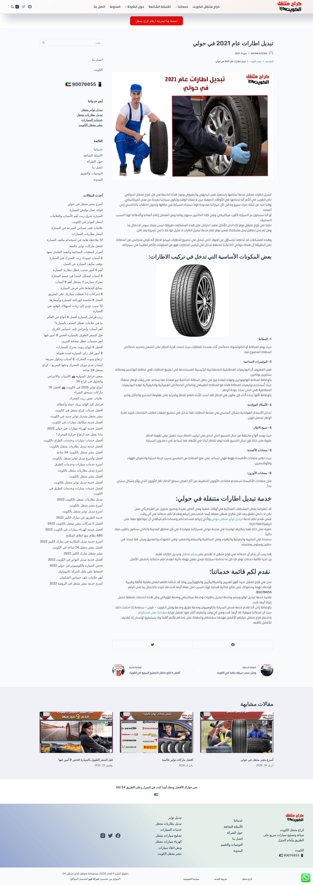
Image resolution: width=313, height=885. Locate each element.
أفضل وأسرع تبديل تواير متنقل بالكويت (77, 458)
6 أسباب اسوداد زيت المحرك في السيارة (76, 258)
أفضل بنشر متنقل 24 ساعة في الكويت (78, 547)
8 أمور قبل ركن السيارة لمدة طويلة (80, 353)
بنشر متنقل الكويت (91, 125)
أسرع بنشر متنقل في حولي (85, 204)
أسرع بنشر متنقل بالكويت (86, 505)
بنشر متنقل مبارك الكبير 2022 (83, 553)
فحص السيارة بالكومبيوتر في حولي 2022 (76, 565)
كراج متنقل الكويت (206, 7)
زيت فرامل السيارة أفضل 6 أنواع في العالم (75, 317)
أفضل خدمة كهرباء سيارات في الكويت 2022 (74, 529)
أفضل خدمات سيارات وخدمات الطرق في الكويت (76, 491)
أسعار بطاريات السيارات (87, 234)
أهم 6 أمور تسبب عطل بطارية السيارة (78, 270)
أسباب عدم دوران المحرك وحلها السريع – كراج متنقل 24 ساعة (72, 367)
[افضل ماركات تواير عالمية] (156, 732)
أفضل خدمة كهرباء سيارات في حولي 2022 (75, 428)
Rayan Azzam (259, 53)
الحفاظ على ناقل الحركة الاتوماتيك (80, 571)
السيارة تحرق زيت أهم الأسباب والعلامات (76, 216)
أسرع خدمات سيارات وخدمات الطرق (79, 464)
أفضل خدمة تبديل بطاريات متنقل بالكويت (76, 446)
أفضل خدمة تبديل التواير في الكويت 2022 (75, 559)
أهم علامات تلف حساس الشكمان (81, 577)
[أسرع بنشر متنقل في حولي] (236, 732)
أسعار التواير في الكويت (87, 222)
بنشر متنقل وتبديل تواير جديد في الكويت (76, 416)
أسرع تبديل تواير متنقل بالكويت (82, 511)
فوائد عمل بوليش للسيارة (86, 210)
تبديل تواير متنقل (92, 110)
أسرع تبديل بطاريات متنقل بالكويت (80, 470)
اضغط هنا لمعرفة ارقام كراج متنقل (156, 21)
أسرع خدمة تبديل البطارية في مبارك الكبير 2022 (71, 541)
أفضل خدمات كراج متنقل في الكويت (79, 410)
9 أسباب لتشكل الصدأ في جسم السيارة (77, 276)
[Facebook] (30, 7)
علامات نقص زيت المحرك (86, 398)
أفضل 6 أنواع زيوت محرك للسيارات (79, 347)
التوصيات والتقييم (92, 173)
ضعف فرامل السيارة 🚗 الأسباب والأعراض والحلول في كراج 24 (75, 378)
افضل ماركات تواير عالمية (86, 246)
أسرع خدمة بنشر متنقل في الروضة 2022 (76, 583)
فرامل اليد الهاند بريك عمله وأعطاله (80, 404)
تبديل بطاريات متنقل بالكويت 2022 (80, 499)
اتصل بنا (99, 7)
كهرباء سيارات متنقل (168, 841)
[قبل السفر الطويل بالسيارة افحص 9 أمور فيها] (76, 732)
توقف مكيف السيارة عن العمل (83, 264)
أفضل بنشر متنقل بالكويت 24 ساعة (80, 452)
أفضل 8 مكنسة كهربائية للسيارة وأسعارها (76, 300)
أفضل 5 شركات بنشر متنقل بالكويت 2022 (75, 523)
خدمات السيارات (92, 120)
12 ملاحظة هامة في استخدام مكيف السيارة (75, 240)
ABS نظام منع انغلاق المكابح (84, 535)
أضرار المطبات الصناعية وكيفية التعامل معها (75, 252)
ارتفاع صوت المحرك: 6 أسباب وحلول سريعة (74, 359)
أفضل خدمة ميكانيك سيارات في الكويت (77, 422)
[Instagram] (17, 7)
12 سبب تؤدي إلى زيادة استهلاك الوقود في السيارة (75, 308)
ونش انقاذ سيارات (170, 847)
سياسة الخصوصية (191, 879)
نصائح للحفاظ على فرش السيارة (81, 288)
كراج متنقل (247, 879)
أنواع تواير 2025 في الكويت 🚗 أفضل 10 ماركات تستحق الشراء (76, 389)
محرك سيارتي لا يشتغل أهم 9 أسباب (79, 282)
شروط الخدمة (220, 879)
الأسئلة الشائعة (160, 7)
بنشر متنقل (190, 554)
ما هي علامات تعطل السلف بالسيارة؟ (78, 323)
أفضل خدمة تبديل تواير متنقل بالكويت (78, 482)
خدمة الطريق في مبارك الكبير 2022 (79, 517)
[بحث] (12, 6)
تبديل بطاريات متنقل (90, 115)
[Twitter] (23, 7)
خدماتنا (183, 7)
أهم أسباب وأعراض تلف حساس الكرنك (77, 329)
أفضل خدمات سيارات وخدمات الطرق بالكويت (73, 440)
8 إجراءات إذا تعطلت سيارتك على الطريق (75, 294)
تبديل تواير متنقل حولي (227, 519)
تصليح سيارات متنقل (169, 835)
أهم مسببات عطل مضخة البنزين (82, 341)
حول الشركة (135, 7)
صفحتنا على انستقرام (152, 613)
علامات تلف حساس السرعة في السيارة (77, 228)
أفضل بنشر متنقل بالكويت (86, 476)
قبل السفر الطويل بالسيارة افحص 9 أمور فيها (73, 335)
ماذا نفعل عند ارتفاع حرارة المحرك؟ (79, 434)
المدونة (115, 7)
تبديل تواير (175, 817)
